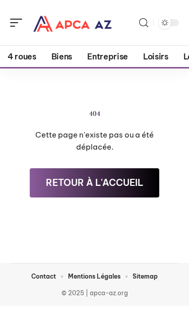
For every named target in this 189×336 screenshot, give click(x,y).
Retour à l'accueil (94, 182)
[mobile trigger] (18, 22)
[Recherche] (144, 23)
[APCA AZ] (72, 22)
